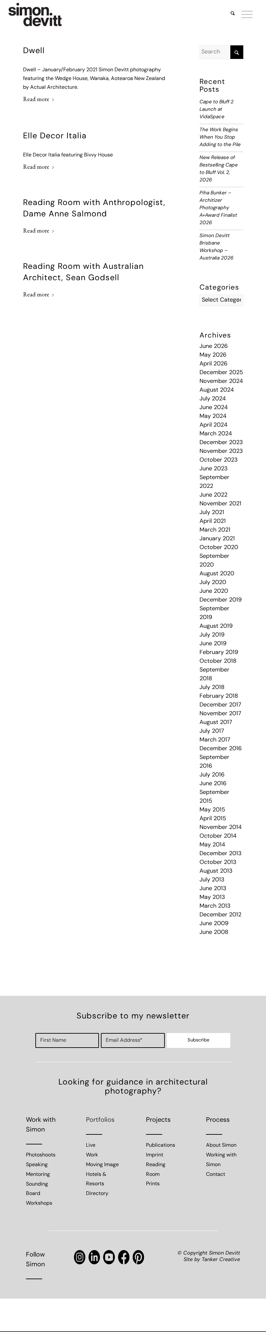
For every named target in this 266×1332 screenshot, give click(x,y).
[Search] (229, 14)
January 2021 (217, 539)
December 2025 (221, 373)
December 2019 (221, 600)
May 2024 (213, 416)
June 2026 (214, 347)
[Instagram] (79, 1257)
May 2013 (212, 898)
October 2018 (218, 661)
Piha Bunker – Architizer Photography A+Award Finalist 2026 (218, 208)
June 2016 (213, 784)
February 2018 (219, 696)
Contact (215, 1174)
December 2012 (220, 915)
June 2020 (214, 591)
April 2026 (213, 364)
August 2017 (216, 723)
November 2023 (221, 451)
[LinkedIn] (94, 1257)
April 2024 (213, 425)
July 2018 (212, 688)
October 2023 (219, 460)
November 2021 (220, 504)
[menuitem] (229, 14)
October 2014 (218, 836)
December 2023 (221, 443)
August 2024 (217, 390)
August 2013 (216, 871)
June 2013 (213, 889)
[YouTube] (109, 1257)
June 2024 (214, 408)
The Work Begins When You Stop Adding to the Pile (220, 137)
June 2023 (214, 469)
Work (92, 1155)
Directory (97, 1193)
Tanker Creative (221, 1259)
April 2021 (213, 521)
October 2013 (218, 863)
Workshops (39, 1203)
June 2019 (213, 644)
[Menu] (244, 14)
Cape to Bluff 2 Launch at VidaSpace (217, 110)
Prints (153, 1184)
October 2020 (219, 548)
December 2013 (221, 854)
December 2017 (220, 705)
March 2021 (215, 530)
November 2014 (221, 828)
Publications (160, 1145)
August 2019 (216, 626)
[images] (35, 14)
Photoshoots (40, 1155)
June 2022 (213, 495)
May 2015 (212, 810)
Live (90, 1145)
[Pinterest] (138, 1257)
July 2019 (212, 635)
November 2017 (220, 714)
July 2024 (213, 399)
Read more (36, 99)
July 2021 (212, 513)
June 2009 (214, 924)
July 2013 (212, 880)
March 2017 (215, 740)
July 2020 (213, 583)
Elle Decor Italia (55, 136)
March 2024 (216, 434)
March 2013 (215, 906)
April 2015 (213, 819)
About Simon (221, 1145)
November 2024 (221, 382)
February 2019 (219, 653)
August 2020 (217, 574)
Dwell (34, 51)
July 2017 (212, 731)
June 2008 (214, 933)
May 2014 (212, 845)
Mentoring (38, 1174)
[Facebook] (123, 1257)
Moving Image (102, 1164)
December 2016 (221, 749)
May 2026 (213, 355)
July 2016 (212, 775)
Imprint (154, 1155)
